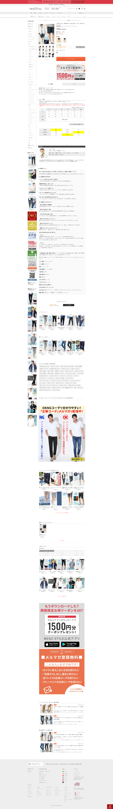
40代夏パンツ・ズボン (59, 371)
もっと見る (62, 540)
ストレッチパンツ (31, 94)
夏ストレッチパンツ (60, 382)
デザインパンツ (31, 97)
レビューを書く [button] (68, 305)
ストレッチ (76, 375)
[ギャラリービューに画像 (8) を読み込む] (46, 50)
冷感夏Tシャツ (31, 64)
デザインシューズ (31, 109)
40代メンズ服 (50, 371)
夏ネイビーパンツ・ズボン (71, 382)
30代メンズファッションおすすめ (67, 366)
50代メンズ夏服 (43, 373)
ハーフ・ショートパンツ (62, 20)
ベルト (30, 130)
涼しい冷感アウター (32, 46)
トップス (53, 16)
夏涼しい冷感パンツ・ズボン (45, 387)
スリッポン (30, 122)
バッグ (30, 127)
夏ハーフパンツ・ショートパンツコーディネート (49, 385)
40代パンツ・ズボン (75, 368)
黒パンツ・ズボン (56, 390)
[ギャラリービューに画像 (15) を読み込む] (53, 53)
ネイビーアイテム (69, 378)
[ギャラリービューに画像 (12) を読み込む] (43, 53)
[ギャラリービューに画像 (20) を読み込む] (53, 57)
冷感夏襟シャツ (31, 66)
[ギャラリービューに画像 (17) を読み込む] (43, 57)
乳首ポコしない (41, 16)
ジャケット (30, 51)
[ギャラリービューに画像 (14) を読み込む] (49, 53)
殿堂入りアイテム (31, 145)
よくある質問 (41, 778)
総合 (46, 550)
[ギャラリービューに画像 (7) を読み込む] (43, 50)
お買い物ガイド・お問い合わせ (44, 771)
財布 (29, 142)
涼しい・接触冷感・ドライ (67, 387)
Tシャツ (30, 69)
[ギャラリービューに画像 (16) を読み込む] (39, 57)
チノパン (30, 87)
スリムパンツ (50, 378)
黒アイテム (80, 387)
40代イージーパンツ (65, 368)
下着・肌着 (30, 137)
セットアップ (30, 41)
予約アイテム (30, 147)
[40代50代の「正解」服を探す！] (84, 16)
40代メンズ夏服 (43, 371)
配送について (41, 773)
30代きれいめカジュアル (44, 366)
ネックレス (30, 132)
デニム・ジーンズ (31, 89)
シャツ (38, 790)
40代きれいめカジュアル (54, 368)
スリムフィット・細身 (60, 378)
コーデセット (30, 28)
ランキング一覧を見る (62, 596)
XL (80, 47)
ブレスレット (31, 135)
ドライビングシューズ (32, 112)
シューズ (63, 16)
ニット (38, 796)
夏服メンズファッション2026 (74, 385)
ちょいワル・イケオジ (53, 375)
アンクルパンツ (31, 99)
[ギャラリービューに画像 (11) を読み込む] (39, 53)
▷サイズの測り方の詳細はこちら (76, 124)
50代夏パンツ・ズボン (59, 373)
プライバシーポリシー (43, 780)
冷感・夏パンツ (31, 84)
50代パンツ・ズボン (79, 371)
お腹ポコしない (33, 16)
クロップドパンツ (31, 102)
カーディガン (31, 56)
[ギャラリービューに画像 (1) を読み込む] (39, 47)
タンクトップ (31, 79)
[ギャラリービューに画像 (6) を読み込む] (39, 50)
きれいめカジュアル (43, 375)
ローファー (57, 793)
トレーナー (30, 59)
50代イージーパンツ (69, 371)
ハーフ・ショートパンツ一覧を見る (61, 512)
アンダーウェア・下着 (68, 799)
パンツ (58, 16)
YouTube (65, 775)
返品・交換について (42, 776)
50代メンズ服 (50, 373)
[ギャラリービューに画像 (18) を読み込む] (46, 57)
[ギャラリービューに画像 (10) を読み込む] (53, 50)
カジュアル (70, 375)
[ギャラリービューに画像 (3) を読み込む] (46, 47)
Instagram (66, 773)
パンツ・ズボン (54, 20)
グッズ (69, 16)
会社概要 (29, 771)
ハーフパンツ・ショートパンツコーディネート (59, 380)
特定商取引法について (43, 782)
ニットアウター (30, 793)
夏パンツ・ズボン (63, 385)
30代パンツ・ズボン (55, 366)
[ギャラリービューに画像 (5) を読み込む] (53, 47)
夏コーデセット (31, 36)
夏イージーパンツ (51, 382)
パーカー (30, 54)
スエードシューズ (31, 117)
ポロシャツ (30, 74)
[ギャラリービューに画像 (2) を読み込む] (43, 47)
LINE (65, 771)
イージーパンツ (63, 375)
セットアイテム (39, 793)
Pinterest (65, 780)
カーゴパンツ (31, 92)
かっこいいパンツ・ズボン (70, 373)
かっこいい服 (80, 373)
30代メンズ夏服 (78, 366)
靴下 (29, 140)
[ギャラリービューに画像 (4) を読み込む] (49, 47)
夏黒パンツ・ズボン (56, 387)
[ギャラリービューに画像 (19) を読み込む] (49, 57)
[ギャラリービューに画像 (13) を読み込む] (46, 53)
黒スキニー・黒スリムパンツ (45, 390)
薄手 (75, 387)
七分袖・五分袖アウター (32, 49)
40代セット (30, 31)
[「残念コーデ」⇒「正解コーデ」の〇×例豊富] (55, 9)
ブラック (65, 42)
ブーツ (30, 107)
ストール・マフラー (68, 793)
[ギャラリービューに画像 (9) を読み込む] (49, 50)
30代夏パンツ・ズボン (44, 368)
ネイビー (59, 42)
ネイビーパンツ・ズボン (44, 380)
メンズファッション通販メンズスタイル (44, 20)
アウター (47, 16)
